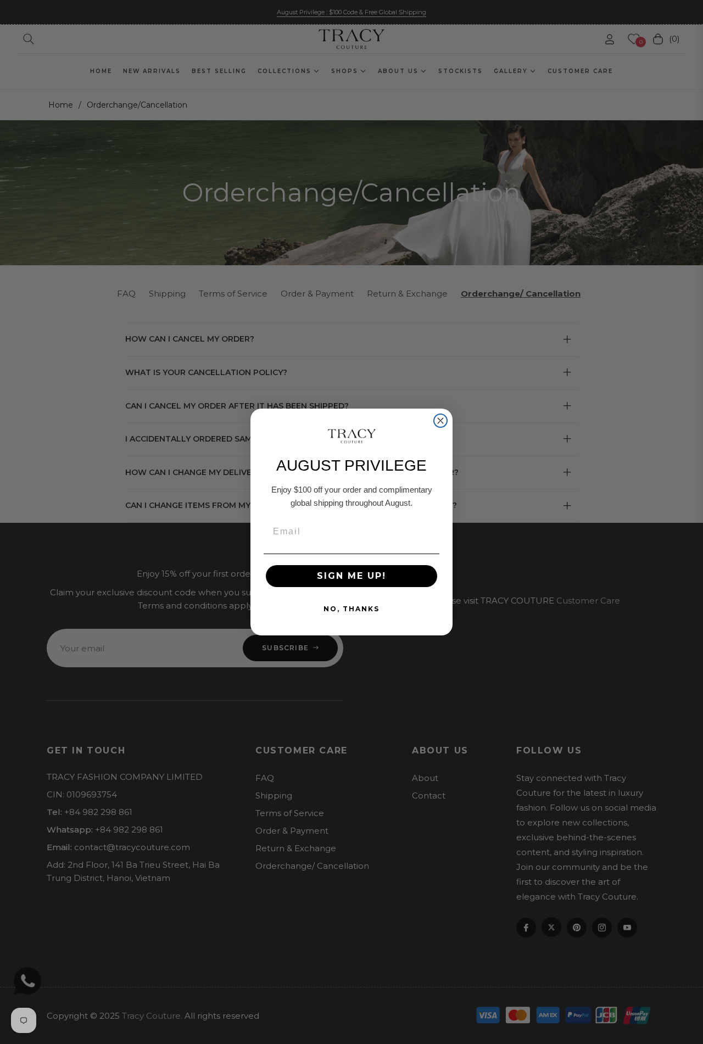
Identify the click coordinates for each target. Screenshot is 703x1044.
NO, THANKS (351, 609)
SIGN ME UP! (351, 576)
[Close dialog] (440, 420)
